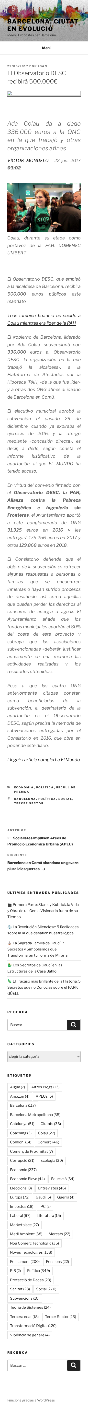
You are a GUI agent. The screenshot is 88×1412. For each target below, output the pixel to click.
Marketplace (24, 1225)
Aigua (17, 1087)
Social (65, 799)
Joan (42, 66)
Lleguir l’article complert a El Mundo (43, 759)
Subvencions (24, 1298)
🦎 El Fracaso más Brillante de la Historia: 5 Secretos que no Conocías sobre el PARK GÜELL (44, 987)
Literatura (49, 1215)
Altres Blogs (45, 1087)
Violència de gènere (30, 1335)
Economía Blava (27, 1179)
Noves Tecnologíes (31, 1252)
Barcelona (25, 799)
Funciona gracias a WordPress (31, 1400)
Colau (46, 1133)
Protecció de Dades (30, 1280)
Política (45, 787)
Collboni (20, 1142)
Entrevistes (52, 1188)
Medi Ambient (26, 1234)
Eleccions (21, 1188)
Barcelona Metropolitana (35, 1115)
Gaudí (43, 1197)
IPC (45, 1206)
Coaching (21, 1133)
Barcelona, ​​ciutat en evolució (43, 25)
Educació (62, 1179)
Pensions (57, 1261)
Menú (46, 48)
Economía (24, 787)
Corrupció (22, 1160)
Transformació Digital (33, 1326)
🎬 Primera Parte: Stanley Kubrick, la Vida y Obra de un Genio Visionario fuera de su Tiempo (43, 910)
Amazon (19, 1096)
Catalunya (22, 1124)
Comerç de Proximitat (31, 1151)
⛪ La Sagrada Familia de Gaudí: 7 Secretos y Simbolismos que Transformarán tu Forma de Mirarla (37, 949)
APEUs (44, 1096)
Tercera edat (24, 1317)
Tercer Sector (29, 803)
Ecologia (52, 1160)
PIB (15, 1271)
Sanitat (20, 1289)
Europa (19, 1197)
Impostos (21, 1206)
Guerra (65, 1197)
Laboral (20, 1215)
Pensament (25, 1261)
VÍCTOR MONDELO (30, 160)
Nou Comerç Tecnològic (34, 1243)
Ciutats (51, 1124)
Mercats (59, 1234)
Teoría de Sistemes (30, 1307)
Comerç (48, 1142)
